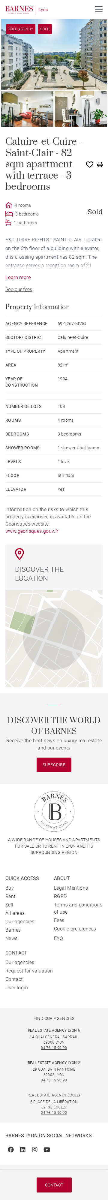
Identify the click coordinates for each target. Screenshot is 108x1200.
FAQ (58, 938)
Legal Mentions (71, 888)
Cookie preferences (75, 929)
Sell (9, 905)
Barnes (13, 930)
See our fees (18, 289)
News (11, 938)
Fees (59, 920)
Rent (10, 896)
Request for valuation (29, 971)
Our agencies (19, 921)
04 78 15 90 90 (54, 1048)
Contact (54, 1185)
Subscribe (54, 764)
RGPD (60, 896)
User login (16, 987)
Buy (9, 888)
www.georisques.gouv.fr (31, 531)
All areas (15, 913)
